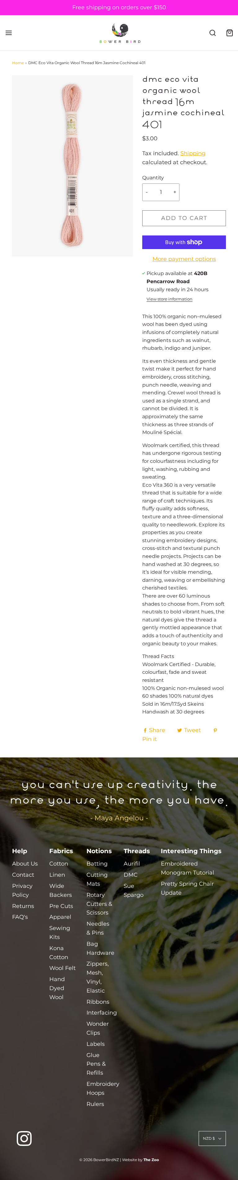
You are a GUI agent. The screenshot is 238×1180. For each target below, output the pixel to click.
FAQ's (20, 917)
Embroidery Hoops (102, 1088)
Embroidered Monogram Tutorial (187, 868)
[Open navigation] (8, 32)
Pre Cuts (61, 906)
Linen (57, 874)
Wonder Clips (97, 1028)
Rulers (95, 1104)
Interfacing (101, 1012)
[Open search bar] (212, 32)
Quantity (153, 177)
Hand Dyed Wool (57, 988)
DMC (131, 874)
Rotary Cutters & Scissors (99, 904)
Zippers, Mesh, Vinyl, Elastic (97, 977)
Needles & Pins (97, 928)
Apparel (60, 917)
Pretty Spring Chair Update (187, 888)
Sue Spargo (133, 890)
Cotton (58, 863)
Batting (97, 863)
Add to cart (184, 218)
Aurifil (132, 863)
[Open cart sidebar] (229, 32)
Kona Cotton (58, 953)
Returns (23, 906)
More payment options (184, 259)
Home (18, 62)
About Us (25, 863)
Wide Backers (60, 890)
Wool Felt (62, 968)
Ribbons (97, 1001)
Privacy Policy (22, 890)
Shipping (192, 153)
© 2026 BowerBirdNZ (99, 1159)
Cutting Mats (97, 879)
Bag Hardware (100, 948)
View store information (169, 299)
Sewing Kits (59, 933)
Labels (95, 1044)
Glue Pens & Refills (96, 1064)
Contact (23, 874)
